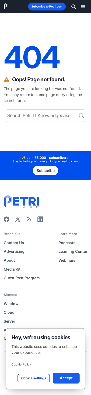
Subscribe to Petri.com (47, 6)
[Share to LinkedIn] (40, 220)
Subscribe (46, 170)
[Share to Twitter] (18, 220)
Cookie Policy (21, 364)
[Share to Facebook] (6, 220)
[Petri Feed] (29, 220)
